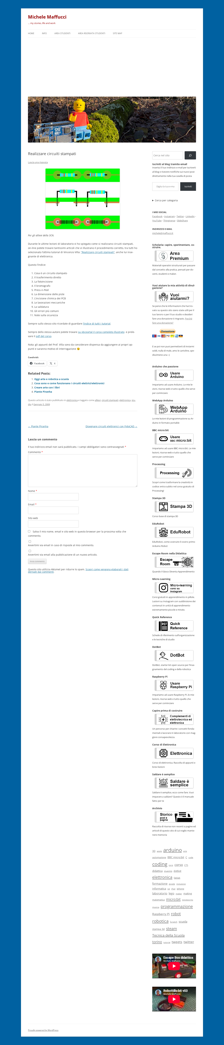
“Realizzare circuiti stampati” (98, 252)
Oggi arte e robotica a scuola (51, 379)
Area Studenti (62, 33)
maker (179, 893)
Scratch (173, 922)
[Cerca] (190, 155)
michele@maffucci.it (162, 233)
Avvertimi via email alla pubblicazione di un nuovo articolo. (62, 554)
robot (176, 913)
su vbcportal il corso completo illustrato (101, 332)
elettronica (72, 400)
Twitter (180, 216)
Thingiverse (169, 220)
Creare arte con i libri (47, 387)
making (187, 893)
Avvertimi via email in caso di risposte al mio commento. (61, 545)
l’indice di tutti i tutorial (96, 323)
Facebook (157, 216)
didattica (157, 871)
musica (155, 907)
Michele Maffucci (47, 17)
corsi (171, 865)
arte (185, 851)
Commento (35, 452)
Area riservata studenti (91, 33)
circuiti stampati (110, 400)
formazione (159, 884)
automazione (159, 857)
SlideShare (182, 220)
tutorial (166, 942)
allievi (98, 400)
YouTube (157, 220)
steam (171, 928)
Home (31, 33)
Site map (117, 33)
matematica (158, 899)
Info (44, 33)
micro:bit (173, 899)
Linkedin (190, 216)
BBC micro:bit (175, 857)
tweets (177, 942)
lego (171, 893)
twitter (189, 941)
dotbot (177, 871)
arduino (172, 850)
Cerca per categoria (166, 200)
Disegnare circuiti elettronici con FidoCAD (111, 426)
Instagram (169, 216)
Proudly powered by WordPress (43, 1030)
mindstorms (187, 899)
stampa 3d (158, 929)
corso (178, 864)
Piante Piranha (43, 391)
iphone (180, 888)
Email (32, 504)
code (190, 857)
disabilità (168, 871)
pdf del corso (43, 336)
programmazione (177, 906)
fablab (177, 877)
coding (159, 864)
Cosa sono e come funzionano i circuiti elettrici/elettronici (69, 383)
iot (168, 888)
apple (159, 851)
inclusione (181, 884)
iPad (173, 888)
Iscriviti (188, 186)
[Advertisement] (112, 66)
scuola (183, 921)
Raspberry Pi (161, 914)
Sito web (33, 518)
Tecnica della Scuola (168, 935)
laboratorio (159, 893)
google (172, 884)
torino (157, 941)
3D (153, 851)
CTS (186, 865)
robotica (160, 921)
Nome (32, 491)
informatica (159, 888)
